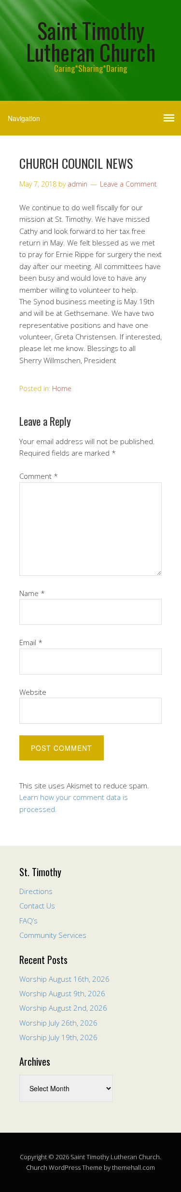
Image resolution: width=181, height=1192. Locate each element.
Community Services (52, 935)
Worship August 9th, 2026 (62, 993)
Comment (38, 476)
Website (32, 692)
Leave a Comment (128, 184)
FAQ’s (28, 920)
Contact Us (37, 905)
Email (30, 642)
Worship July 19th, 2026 (58, 1037)
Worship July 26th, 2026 (58, 1023)
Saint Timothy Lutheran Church (90, 41)
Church (36, 1167)
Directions (36, 891)
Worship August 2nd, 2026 (63, 1008)
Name (32, 593)
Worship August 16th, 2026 (64, 979)
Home (61, 388)
